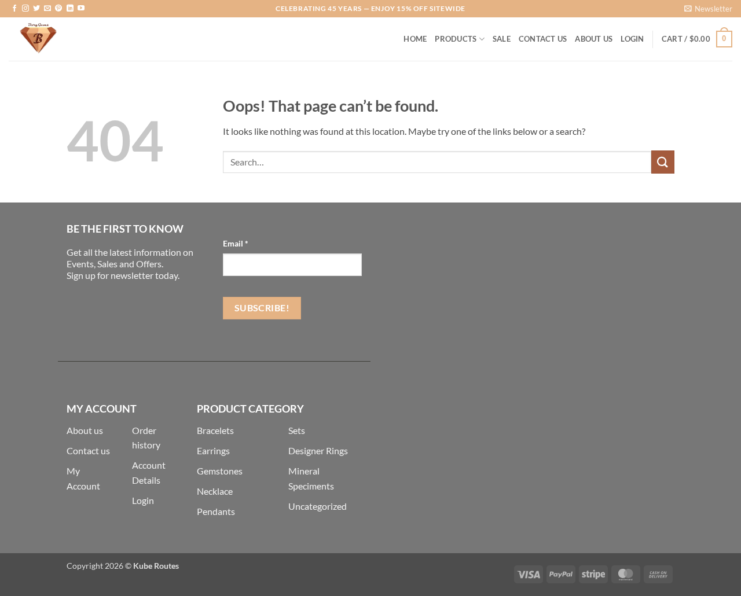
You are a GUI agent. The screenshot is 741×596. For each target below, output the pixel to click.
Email (235, 243)
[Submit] (662, 161)
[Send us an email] (47, 9)
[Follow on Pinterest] (58, 9)
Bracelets (215, 430)
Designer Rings (318, 450)
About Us (593, 38)
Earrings (213, 450)
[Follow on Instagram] (25, 9)
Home (415, 38)
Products (455, 38)
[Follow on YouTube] (81, 9)
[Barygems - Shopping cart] (66, 39)
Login (143, 500)
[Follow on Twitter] (36, 9)
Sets (296, 430)
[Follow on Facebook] (14, 9)
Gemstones (220, 470)
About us (85, 430)
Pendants (216, 511)
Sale (502, 38)
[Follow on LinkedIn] (70, 9)
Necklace (215, 490)
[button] (708, 8)
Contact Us (543, 38)
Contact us (88, 450)
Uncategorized (317, 506)
